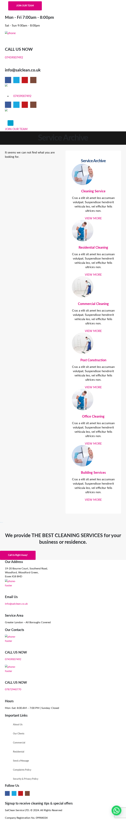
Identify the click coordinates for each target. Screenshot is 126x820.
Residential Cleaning (93, 247)
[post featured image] (93, 175)
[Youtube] (25, 80)
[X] (16, 80)
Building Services (93, 472)
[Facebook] (8, 80)
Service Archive (93, 161)
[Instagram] (33, 80)
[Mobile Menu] (10, 123)
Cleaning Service (93, 191)
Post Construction (93, 360)
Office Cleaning (93, 416)
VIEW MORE (93, 218)
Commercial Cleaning (93, 304)
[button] (116, 810)
